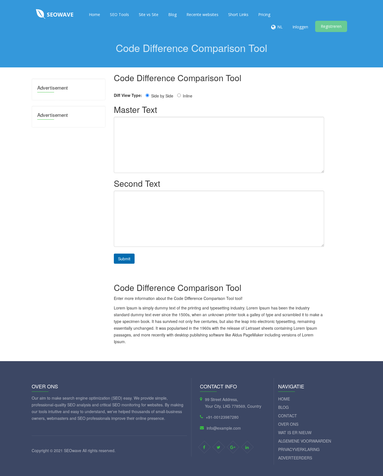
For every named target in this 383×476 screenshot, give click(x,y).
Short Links (238, 14)
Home (94, 14)
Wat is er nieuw (295, 432)
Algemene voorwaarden (304, 441)
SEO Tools (119, 14)
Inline (187, 96)
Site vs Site (148, 14)
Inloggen (300, 26)
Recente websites (202, 14)
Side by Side (162, 96)
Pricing (264, 14)
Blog (172, 14)
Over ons (288, 424)
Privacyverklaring (299, 449)
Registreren (331, 26)
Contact (287, 415)
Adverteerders (295, 458)
